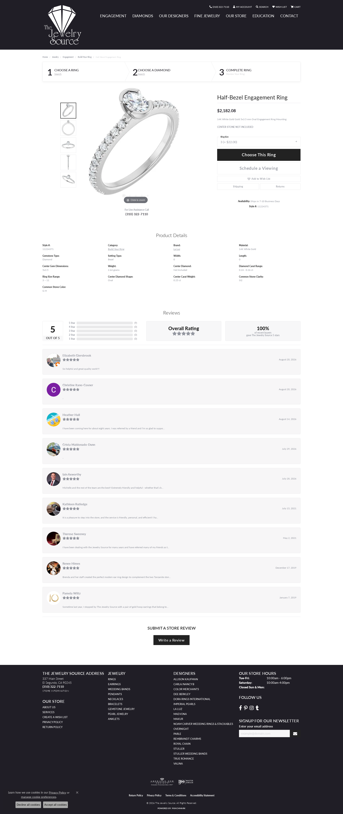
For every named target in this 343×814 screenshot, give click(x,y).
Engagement (113, 15)
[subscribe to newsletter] (295, 733)
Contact (289, 15)
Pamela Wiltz (72, 593)
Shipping (238, 186)
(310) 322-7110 (136, 214)
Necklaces (115, 699)
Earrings (114, 684)
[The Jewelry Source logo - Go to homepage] (64, 25)
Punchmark (178, 808)
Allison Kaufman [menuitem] (185, 679)
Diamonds (142, 15)
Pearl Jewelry (118, 714)
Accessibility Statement (202, 795)
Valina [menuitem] (178, 763)
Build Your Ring (85, 57)
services (48, 712)
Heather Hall (71, 415)
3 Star (72, 331)
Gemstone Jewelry (121, 709)
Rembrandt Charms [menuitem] (187, 739)
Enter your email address (256, 726)
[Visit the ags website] (162, 782)
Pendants (115, 694)
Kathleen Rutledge (75, 504)
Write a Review (171, 640)
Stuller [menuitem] (178, 748)
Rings (112, 679)
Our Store (236, 15)
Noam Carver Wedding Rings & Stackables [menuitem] (203, 724)
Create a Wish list (55, 717)
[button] (242, 7)
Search (58, 74)
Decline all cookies (28, 804)
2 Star (72, 335)
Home (45, 57)
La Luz (176, 249)
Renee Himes (71, 563)
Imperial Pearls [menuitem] (184, 704)
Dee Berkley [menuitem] (181, 694)
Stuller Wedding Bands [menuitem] (190, 753)
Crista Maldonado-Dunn (79, 444)
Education (263, 15)
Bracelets (115, 704)
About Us (48, 707)
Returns (280, 186)
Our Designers (173, 15)
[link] (219, 7)
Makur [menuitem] (178, 719)
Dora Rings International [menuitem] (191, 699)
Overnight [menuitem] (181, 729)
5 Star (72, 323)
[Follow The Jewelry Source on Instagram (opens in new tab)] (252, 708)
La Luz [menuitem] (177, 709)
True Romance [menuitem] (183, 758)
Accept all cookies (55, 804)
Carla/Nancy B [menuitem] (183, 684)
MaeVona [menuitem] (180, 714)
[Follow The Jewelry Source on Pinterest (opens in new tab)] (246, 708)
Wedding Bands (119, 689)
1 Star (72, 338)
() (135, 323)
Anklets (113, 719)
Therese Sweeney (74, 534)
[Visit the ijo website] (185, 782)
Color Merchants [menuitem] (186, 689)
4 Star (72, 327)
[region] (135, 145)
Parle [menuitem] (177, 734)
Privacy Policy (52, 722)
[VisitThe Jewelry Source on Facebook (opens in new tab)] (240, 708)
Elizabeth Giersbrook (77, 355)
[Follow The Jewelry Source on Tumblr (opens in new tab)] (257, 708)
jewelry (55, 57)
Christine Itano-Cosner (78, 385)
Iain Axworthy (72, 474)
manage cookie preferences (38, 797)
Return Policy (52, 727)
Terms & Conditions (175, 795)
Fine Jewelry (207, 15)
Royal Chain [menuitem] (182, 744)
